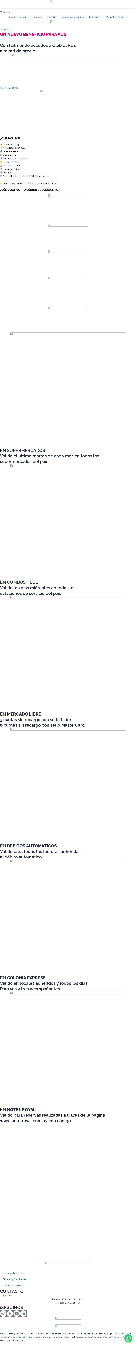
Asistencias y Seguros (73, 17)
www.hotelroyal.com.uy (23, 1120)
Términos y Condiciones (14, 1279)
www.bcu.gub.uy (18, 1337)
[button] (68, 8)
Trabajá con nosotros (13, 1285)
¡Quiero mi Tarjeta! (17, 17)
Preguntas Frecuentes (117, 17)
